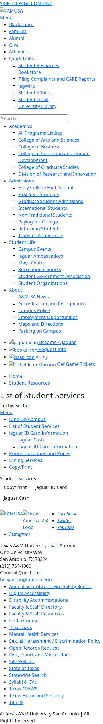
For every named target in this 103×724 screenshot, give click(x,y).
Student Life (22, 242)
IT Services (20, 627)
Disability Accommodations (38, 600)
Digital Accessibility (29, 593)
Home (15, 376)
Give (14, 45)
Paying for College (38, 222)
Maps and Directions (40, 324)
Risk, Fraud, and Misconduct (39, 655)
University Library (37, 106)
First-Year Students (38, 194)
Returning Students (39, 228)
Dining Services (25, 460)
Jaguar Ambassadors (40, 256)
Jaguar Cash (31, 440)
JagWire (26, 86)
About (15, 290)
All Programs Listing (40, 133)
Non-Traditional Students (45, 215)
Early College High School (45, 187)
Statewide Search (28, 675)
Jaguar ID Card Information (38, 433)
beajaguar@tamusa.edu (26, 579)
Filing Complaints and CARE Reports (57, 79)
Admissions (21, 181)
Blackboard (21, 24)
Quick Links (21, 58)
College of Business (39, 147)
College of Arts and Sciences (48, 140)
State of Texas (24, 668)
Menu (6, 412)
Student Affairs (34, 93)
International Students (42, 208)
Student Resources (29, 383)
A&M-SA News (33, 297)
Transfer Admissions (40, 235)
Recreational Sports (39, 269)
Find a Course (24, 620)
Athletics (18, 52)
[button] (15, 487)
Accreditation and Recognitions (52, 303)
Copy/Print (20, 467)
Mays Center (31, 263)
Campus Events (35, 249)
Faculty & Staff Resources (36, 614)
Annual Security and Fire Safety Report (50, 586)
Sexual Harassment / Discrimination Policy (54, 641)
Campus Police (34, 310)
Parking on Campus (39, 331)
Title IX (16, 702)
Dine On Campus (27, 419)
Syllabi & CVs (23, 682)
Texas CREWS (23, 689)
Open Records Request (34, 648)
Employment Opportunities (48, 317)
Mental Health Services (34, 634)
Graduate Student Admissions (50, 201)
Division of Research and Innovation (57, 174)
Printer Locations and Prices (39, 453)
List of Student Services (34, 426)
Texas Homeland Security (36, 695)
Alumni (16, 38)
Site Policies (22, 661)
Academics (20, 126)
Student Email (33, 99)
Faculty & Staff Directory (35, 607)
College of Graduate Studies (48, 167)
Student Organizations (43, 283)
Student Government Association (54, 276)
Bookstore (29, 72)
